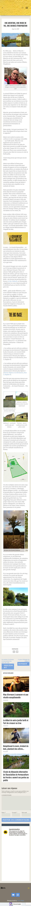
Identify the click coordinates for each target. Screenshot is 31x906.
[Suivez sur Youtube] (13, 895)
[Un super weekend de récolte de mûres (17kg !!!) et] (15, 844)
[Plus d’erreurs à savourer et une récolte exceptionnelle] (16, 684)
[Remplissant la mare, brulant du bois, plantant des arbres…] (16, 735)
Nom (4, 812)
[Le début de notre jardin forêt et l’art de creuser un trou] (16, 710)
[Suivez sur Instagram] (18, 895)
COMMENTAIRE (6, 795)
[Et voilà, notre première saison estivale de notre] (15, 872)
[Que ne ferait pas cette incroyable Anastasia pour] (15, 858)
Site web (24, 812)
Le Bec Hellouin (12, 281)
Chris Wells (20, 900)
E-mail (14, 812)
